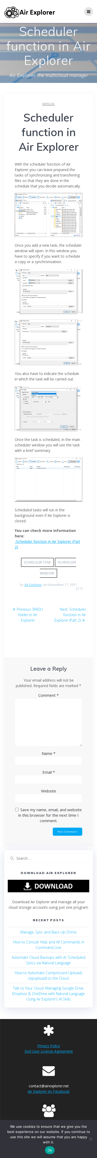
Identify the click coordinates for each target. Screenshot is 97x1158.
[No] (90, 1139)
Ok (50, 1150)
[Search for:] (48, 858)
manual (48, 104)
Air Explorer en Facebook (49, 1091)
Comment (48, 695)
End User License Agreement (49, 1051)
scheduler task (37, 562)
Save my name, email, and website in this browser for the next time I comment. (50, 815)
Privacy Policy (48, 1045)
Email (48, 772)
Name (48, 753)
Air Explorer (33, 585)
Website (48, 790)
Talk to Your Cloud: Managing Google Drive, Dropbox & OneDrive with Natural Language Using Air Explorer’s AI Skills (48, 994)
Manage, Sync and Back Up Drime (48, 932)
